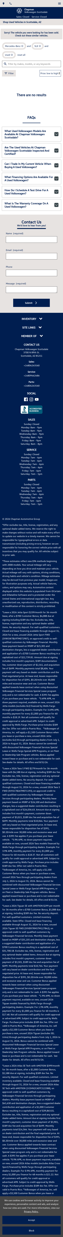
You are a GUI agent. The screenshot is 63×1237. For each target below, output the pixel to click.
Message (16, 283)
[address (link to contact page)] (3, 3)
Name (14, 233)
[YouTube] (36, 399)
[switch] (59, 3)
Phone (9, 266)
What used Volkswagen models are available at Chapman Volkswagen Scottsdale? (25, 134)
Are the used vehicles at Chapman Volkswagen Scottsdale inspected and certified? (27, 150)
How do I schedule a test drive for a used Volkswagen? (26, 192)
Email (14, 250)
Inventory (29, 318)
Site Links (29, 327)
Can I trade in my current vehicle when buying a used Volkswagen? (28, 165)
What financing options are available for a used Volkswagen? (29, 178)
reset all (21, 54)
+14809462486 (32, 375)
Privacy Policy (31, 1211)
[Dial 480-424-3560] (10, 3)
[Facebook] (25, 399)
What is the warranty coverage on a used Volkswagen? (26, 205)
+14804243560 (32, 365)
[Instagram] (31, 399)
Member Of (29, 336)
